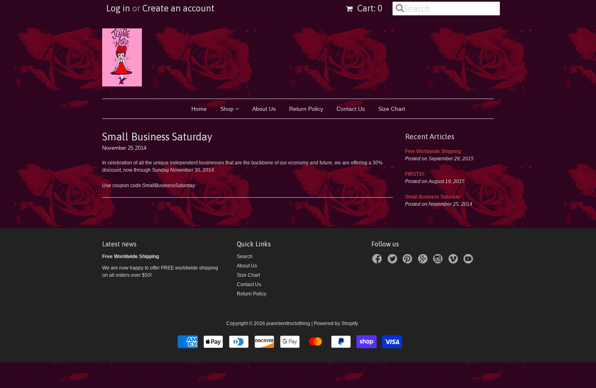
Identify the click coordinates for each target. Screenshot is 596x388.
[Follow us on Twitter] (394, 261)
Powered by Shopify (336, 323)
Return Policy (306, 109)
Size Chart (391, 109)
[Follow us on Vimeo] (454, 261)
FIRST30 (414, 174)
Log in (118, 8)
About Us (264, 109)
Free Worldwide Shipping (433, 151)
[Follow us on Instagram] (439, 261)
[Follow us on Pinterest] (409, 261)
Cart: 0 (368, 8)
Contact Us (351, 109)
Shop (227, 109)
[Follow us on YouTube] (469, 261)
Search (245, 256)
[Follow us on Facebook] (378, 261)
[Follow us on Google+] (424, 261)
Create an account (178, 8)
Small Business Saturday (432, 197)
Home (199, 109)
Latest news (119, 244)
